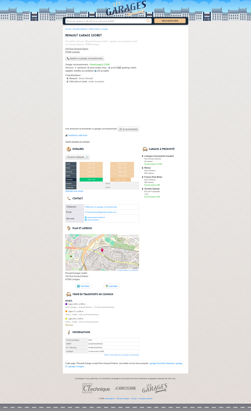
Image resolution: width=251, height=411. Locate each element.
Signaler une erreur (74, 191)
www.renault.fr (93, 220)
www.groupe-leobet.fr (96, 217)
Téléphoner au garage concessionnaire (101, 207)
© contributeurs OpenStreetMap (128, 235)
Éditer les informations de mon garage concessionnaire (121, 355)
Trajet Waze (85, 286)
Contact (134, 398)
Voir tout (69, 325)
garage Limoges (76, 366)
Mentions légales (123, 398)
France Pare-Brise (153, 177)
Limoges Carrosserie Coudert (159, 156)
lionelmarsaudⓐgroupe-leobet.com (101, 212)
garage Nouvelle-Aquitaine (162, 363)
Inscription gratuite (146, 398)
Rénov (147, 168)
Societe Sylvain (152, 189)
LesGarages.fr (109, 398)
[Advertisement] (125, 105)
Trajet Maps (113, 286)
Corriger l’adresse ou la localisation (127, 270)
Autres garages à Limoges (77, 142)
